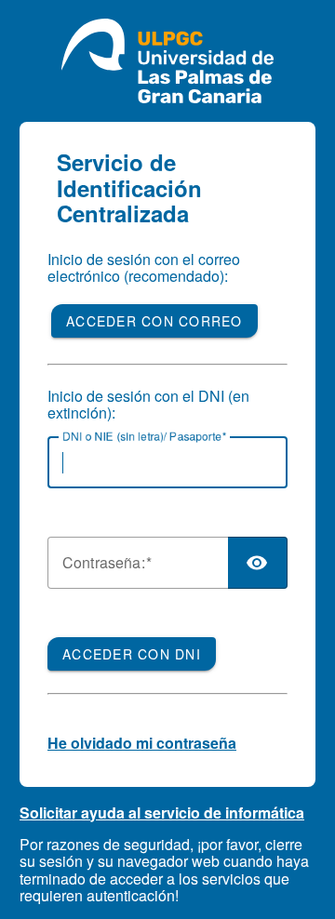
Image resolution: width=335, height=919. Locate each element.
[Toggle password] (258, 563)
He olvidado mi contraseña (141, 742)
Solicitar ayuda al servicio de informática (162, 812)
